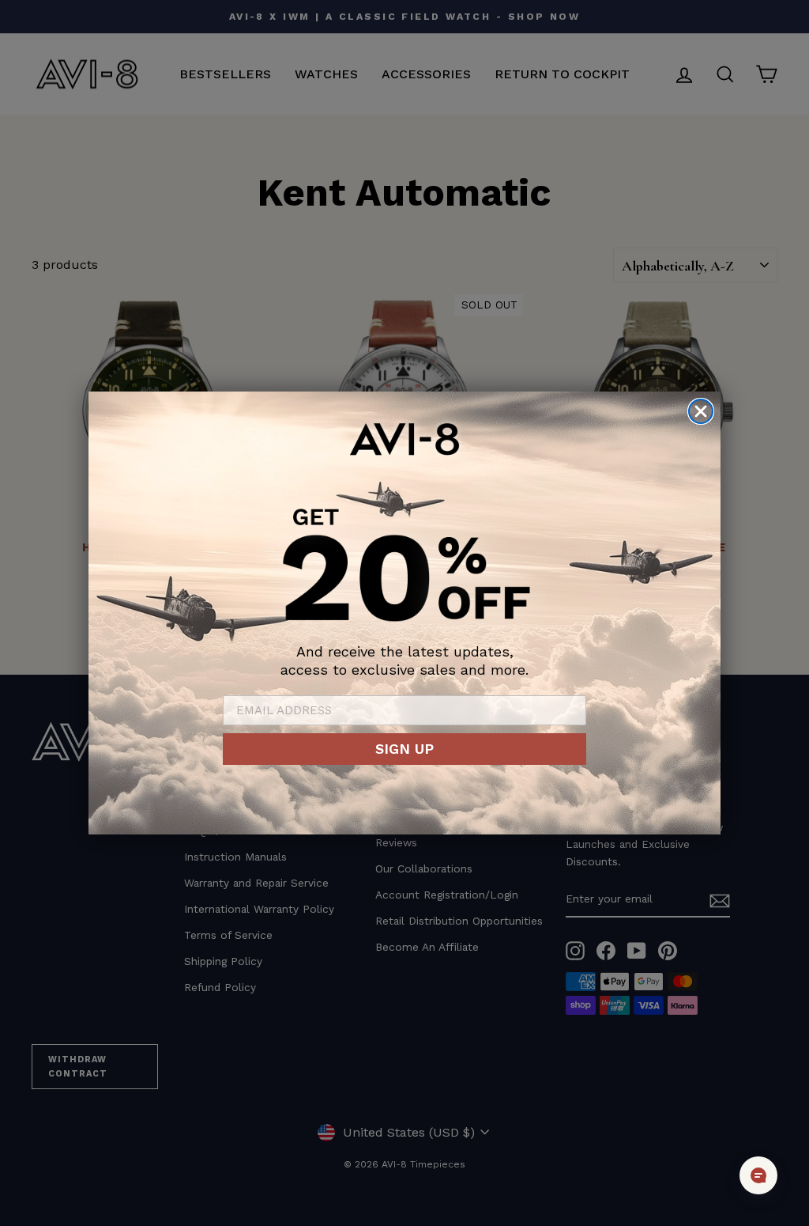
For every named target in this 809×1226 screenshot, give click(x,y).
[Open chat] (758, 1175)
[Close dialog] (701, 411)
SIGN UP (404, 748)
